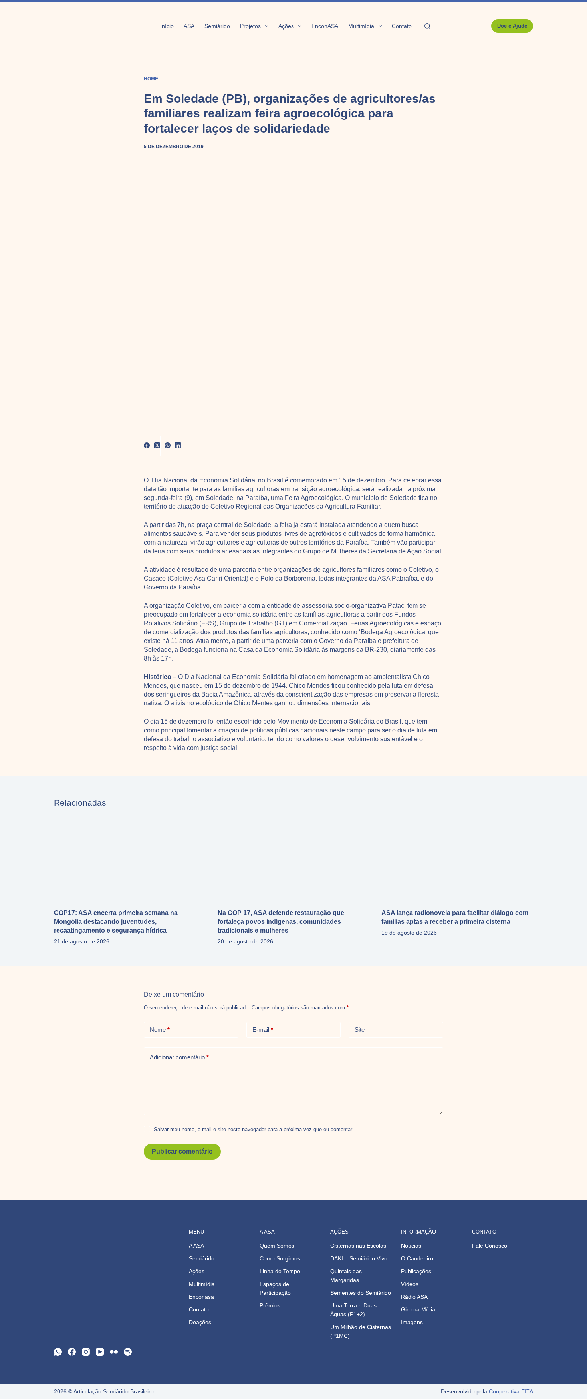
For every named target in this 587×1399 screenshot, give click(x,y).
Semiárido (217, 26)
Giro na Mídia (418, 1309)
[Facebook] (147, 446)
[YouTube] (100, 1352)
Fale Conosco (489, 1245)
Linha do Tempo (280, 1271)
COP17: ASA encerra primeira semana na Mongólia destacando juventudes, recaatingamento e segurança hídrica (116, 921)
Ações (286, 26)
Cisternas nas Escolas (358, 1245)
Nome (160, 1029)
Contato (402, 26)
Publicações (416, 1271)
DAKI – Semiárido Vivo (358, 1258)
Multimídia (361, 26)
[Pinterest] (168, 446)
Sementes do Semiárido (360, 1293)
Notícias (411, 1245)
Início (167, 26)
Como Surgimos (280, 1258)
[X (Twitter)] (157, 446)
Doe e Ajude (512, 26)
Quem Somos (277, 1245)
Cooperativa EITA (511, 1391)
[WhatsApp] (58, 1352)
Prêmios (270, 1305)
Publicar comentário (182, 1151)
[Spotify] (128, 1352)
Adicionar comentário (179, 1057)
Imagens (412, 1322)
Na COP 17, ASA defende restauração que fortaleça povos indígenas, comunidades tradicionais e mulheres (281, 921)
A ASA (196, 1245)
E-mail (262, 1029)
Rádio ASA (414, 1297)
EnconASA (324, 26)
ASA (189, 26)
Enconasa (201, 1297)
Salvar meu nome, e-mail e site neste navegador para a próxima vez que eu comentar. (253, 1129)
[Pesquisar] (427, 26)
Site (360, 1029)
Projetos (250, 26)
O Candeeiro (417, 1258)
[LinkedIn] (178, 446)
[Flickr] (114, 1352)
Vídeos (409, 1284)
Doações (200, 1322)
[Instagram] (86, 1352)
